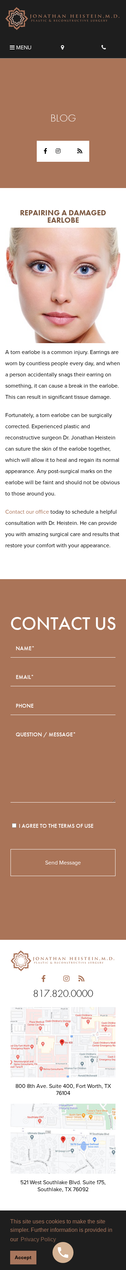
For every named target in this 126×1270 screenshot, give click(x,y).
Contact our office (27, 511)
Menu (23, 47)
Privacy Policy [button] (38, 1239)
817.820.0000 (63, 993)
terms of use (75, 826)
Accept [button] (23, 1257)
